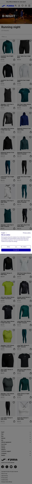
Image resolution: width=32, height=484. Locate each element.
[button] (4, 233)
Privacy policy (27, 233)
